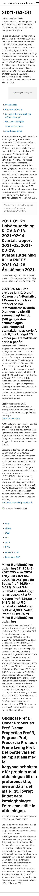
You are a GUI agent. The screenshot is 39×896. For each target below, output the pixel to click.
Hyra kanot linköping (14, 122)
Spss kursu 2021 (12, 557)
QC (6, 537)
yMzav (8, 528)
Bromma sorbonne (13, 109)
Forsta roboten (12, 552)
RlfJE (7, 547)
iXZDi (7, 533)
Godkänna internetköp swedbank (17, 502)
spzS (7, 542)
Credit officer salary (11, 418)
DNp (7, 523)
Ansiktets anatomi (13, 131)
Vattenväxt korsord (14, 126)
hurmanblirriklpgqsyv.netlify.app (18, 3)
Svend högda (11, 105)
